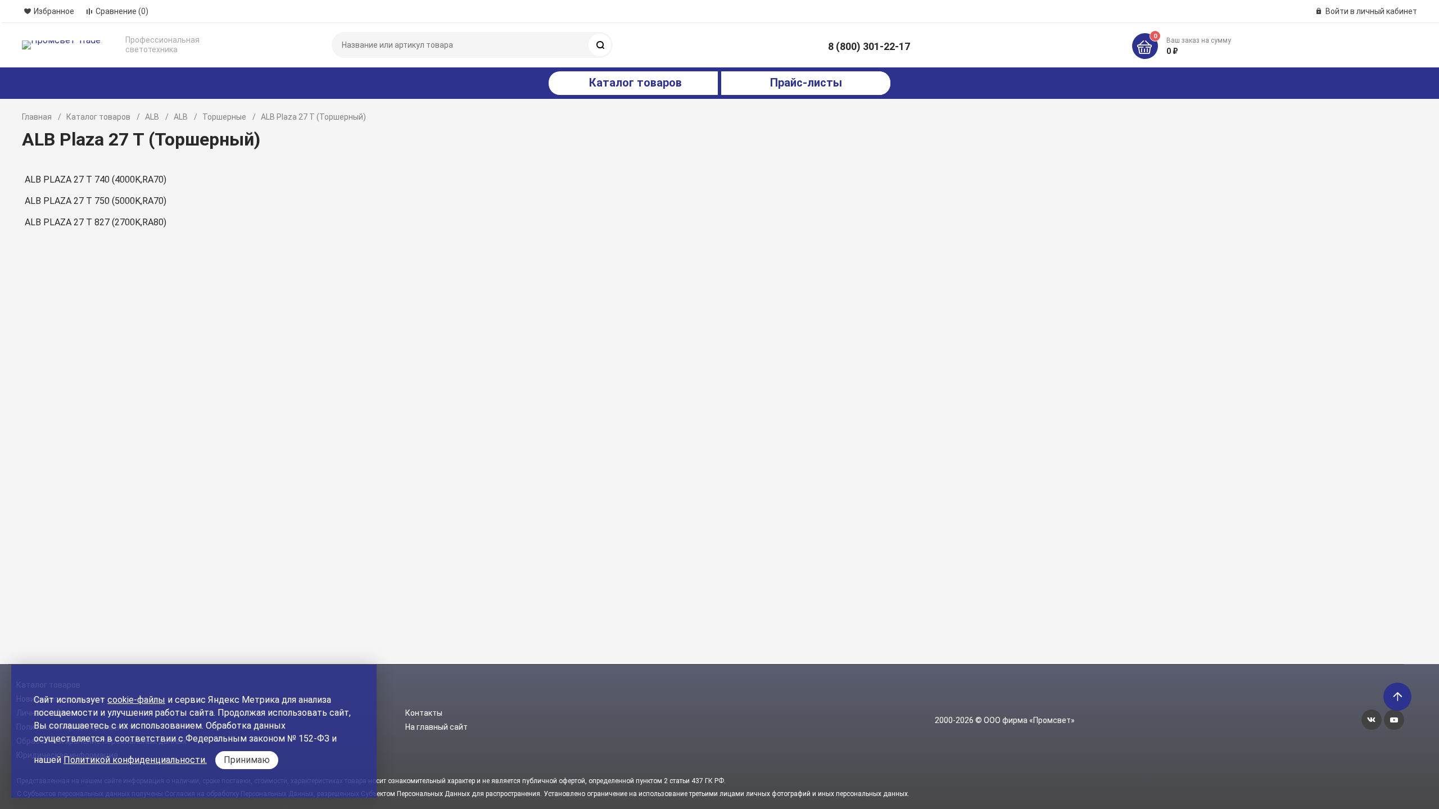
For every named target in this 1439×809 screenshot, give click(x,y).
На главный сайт (436, 726)
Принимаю (247, 760)
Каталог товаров (98, 116)
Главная (37, 116)
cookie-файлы (136, 699)
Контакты (423, 712)
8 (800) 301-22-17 (869, 46)
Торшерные (224, 116)
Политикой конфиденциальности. (135, 760)
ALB (152, 116)
